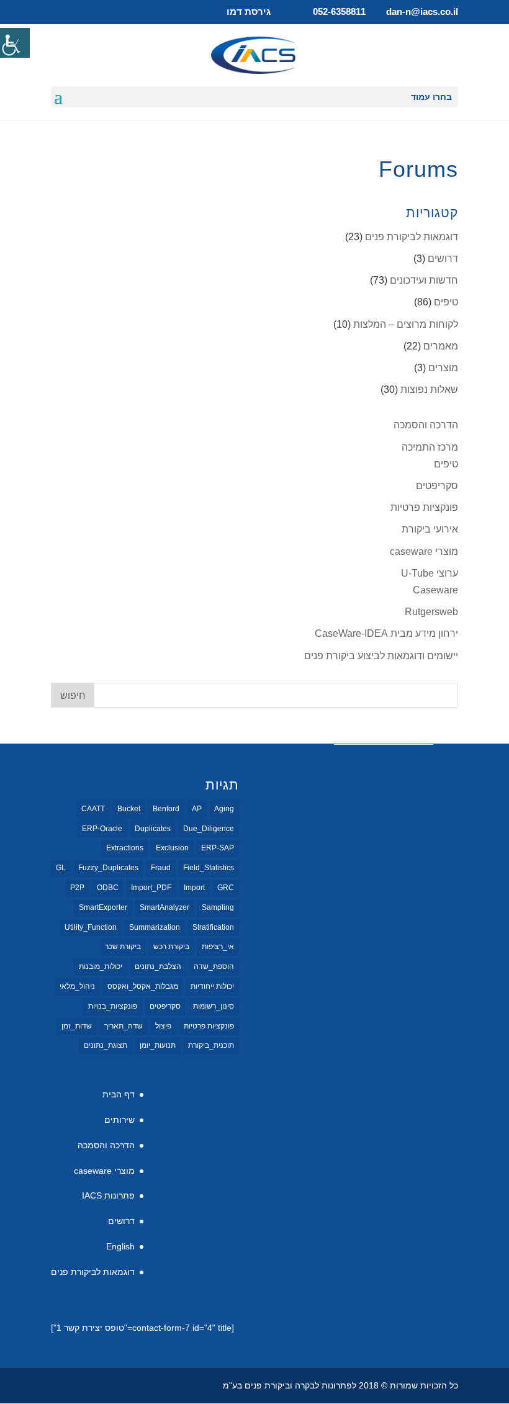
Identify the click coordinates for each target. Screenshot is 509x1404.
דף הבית (118, 1094)
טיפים (446, 302)
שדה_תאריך (123, 1026)
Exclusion (172, 848)
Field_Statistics (208, 867)
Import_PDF (151, 887)
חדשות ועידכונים (424, 280)
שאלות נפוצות (429, 389)
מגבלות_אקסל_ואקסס (142, 986)
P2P (77, 887)
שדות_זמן (76, 1026)
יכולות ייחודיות (212, 986)
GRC (225, 887)
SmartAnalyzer (164, 907)
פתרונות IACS (108, 1195)
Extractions (124, 848)
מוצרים (443, 367)
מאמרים (440, 346)
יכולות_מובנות (100, 966)
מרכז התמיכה (430, 447)
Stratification (213, 927)
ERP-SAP (217, 848)
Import (194, 887)
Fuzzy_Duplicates (108, 867)
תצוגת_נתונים (105, 1045)
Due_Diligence (208, 828)
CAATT (93, 808)
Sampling (218, 907)
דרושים (443, 258)
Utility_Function (91, 927)
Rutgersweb (431, 611)
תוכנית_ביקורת (211, 1045)
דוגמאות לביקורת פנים (411, 237)
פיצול (163, 1026)
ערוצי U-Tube (429, 573)
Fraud (161, 867)
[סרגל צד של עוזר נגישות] (15, 43)
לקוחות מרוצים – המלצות (405, 324)
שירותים (119, 1120)
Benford (166, 808)
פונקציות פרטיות (424, 507)
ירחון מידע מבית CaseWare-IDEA (386, 633)
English (120, 1246)
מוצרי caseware (424, 551)
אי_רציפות (218, 946)
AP (197, 808)
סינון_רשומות (213, 1006)
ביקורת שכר (123, 946)
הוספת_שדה (214, 966)
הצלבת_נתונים (158, 966)
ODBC (108, 887)
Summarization (154, 927)
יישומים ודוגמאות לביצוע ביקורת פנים (381, 655)
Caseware (435, 590)
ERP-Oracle (102, 828)
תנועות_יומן (158, 1045)
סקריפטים (437, 485)
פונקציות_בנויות (112, 1006)
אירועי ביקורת (430, 529)
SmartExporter (103, 907)
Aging (224, 808)
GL (61, 867)
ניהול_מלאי (77, 986)
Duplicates (153, 828)
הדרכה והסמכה (426, 425)
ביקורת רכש (171, 946)
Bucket (128, 808)
